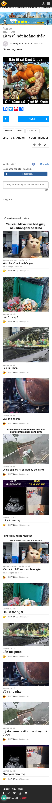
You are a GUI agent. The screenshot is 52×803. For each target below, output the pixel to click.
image (20, 131)
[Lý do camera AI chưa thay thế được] (26, 446)
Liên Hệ (6, 789)
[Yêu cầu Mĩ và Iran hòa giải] (26, 240)
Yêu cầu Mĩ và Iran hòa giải (18, 263)
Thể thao (9, 32)
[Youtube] (20, 793)
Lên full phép (10, 368)
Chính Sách (17, 789)
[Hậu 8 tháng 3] (26, 294)
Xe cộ (27, 260)
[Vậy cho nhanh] (26, 395)
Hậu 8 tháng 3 (10, 317)
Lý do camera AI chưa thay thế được (23, 469)
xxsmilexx (32, 131)
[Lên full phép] (26, 345)
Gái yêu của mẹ (11, 520)
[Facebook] (3, 793)
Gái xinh (13, 260)
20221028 (8, 131)
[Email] (26, 793)
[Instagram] (9, 793)
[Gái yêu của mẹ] (26, 497)
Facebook (27, 173)
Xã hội (21, 260)
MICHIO (23, 798)
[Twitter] (14, 793)
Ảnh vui (8, 28)
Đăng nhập (44, 164)
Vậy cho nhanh (11, 418)
